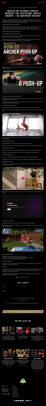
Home (10, 7)
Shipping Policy (15, 393)
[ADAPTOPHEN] (8, 353)
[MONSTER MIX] (23, 353)
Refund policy (15, 390)
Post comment (23, 300)
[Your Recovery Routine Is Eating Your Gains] (23, 330)
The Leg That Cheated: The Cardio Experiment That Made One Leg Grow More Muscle (8, 338)
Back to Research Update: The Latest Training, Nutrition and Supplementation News (23, 311)
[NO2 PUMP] (37, 353)
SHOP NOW (37, 370)
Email (24, 286)
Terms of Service (34, 303)
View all (23, 323)
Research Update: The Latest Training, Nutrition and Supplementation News (24, 7)
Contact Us (14, 387)
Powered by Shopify (23, 402)
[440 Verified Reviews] (23, 384)
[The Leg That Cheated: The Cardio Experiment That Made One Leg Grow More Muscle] (8, 330)
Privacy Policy (27, 303)
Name (3, 286)
